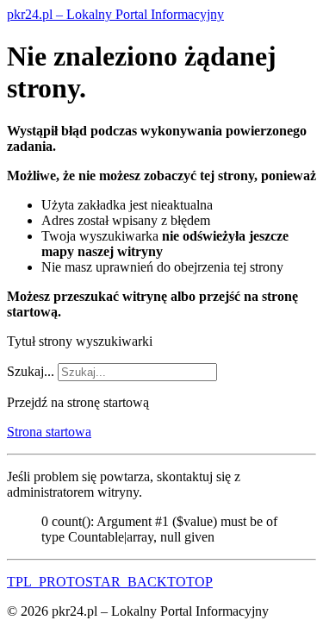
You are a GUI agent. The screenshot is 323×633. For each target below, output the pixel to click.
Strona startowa (49, 431)
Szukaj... (30, 371)
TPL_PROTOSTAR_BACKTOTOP (110, 581)
